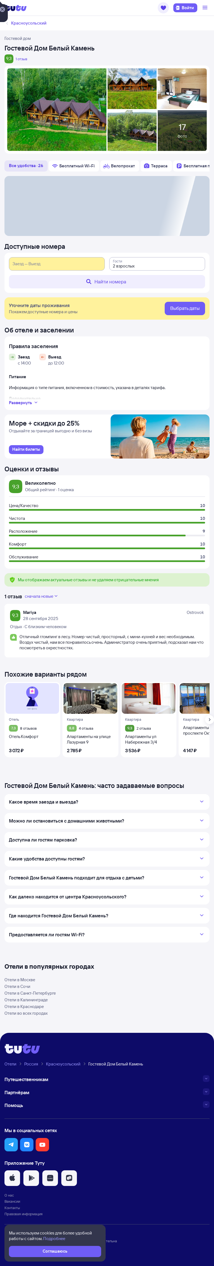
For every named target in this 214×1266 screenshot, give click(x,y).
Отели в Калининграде (26, 999)
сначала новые (39, 596)
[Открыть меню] (206, 7)
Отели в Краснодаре (24, 1006)
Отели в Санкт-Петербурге (30, 993)
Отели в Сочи (17, 986)
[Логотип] (15, 8)
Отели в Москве (19, 979)
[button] (163, 7)
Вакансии (12, 1201)
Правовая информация (23, 1214)
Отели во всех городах (26, 1013)
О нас (9, 1195)
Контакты (12, 1207)
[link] (26, 449)
